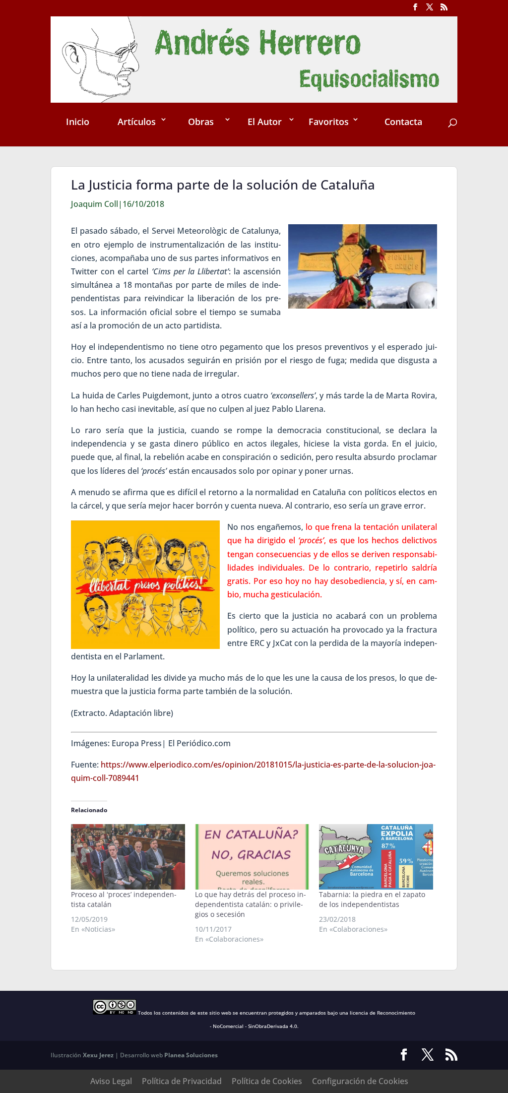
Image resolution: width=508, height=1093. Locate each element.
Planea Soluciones (191, 1055)
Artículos (137, 122)
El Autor (265, 122)
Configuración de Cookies (360, 1081)
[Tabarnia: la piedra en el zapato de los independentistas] (376, 856)
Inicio (77, 122)
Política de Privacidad (182, 1081)
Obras (201, 122)
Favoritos (329, 122)
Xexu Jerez (98, 1055)
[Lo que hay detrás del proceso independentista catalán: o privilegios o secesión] (252, 856)
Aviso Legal (111, 1081)
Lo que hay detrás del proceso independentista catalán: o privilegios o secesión (250, 904)
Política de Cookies (267, 1081)
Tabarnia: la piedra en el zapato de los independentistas (372, 899)
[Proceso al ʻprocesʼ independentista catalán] (128, 856)
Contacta (403, 122)
